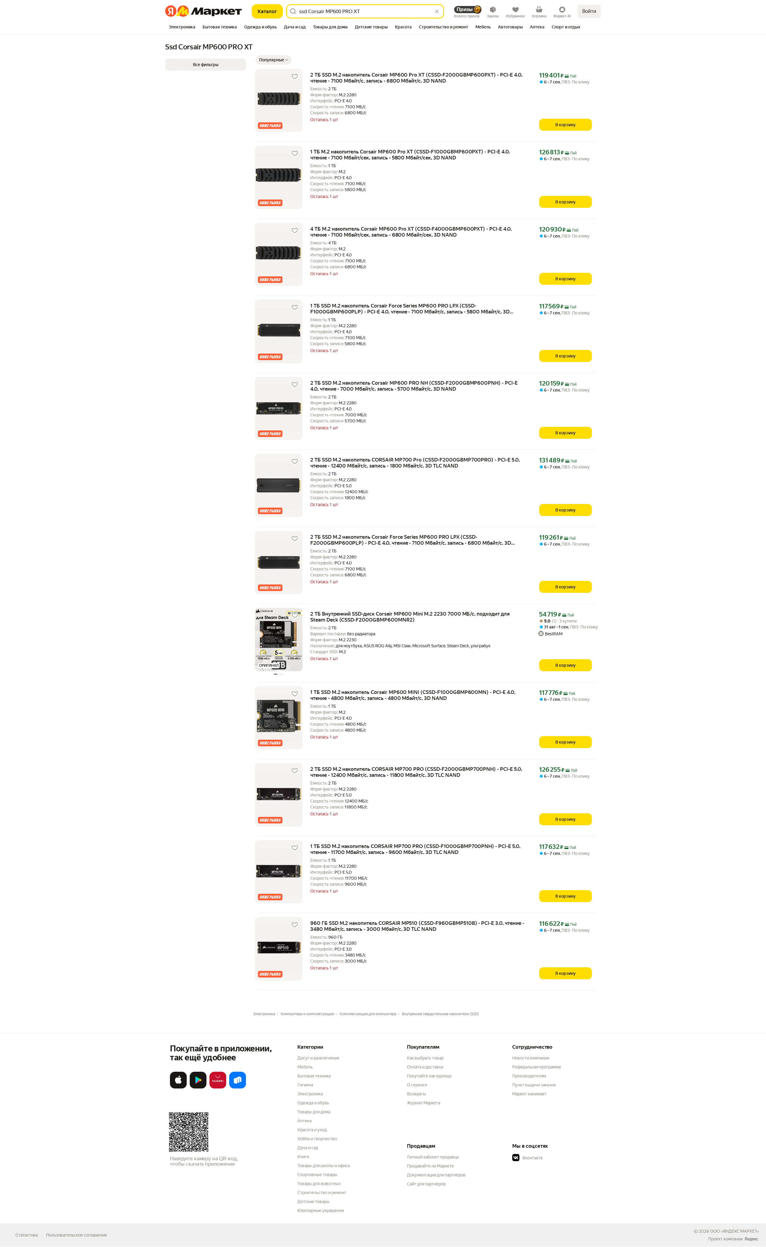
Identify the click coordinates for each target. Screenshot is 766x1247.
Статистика (27, 1235)
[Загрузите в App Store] (178, 1087)
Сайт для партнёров (426, 1183)
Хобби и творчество (317, 1138)
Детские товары (313, 1201)
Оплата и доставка (425, 1067)
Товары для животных (319, 1183)
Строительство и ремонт (321, 1192)
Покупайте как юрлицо (429, 1076)
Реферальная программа (536, 1067)
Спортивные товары (317, 1174)
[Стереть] (436, 11)
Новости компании (530, 1058)
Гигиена (305, 1084)
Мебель (305, 1067)
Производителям (529, 1076)
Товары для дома (313, 1111)
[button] (273, 60)
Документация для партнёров (436, 1175)
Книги (303, 1156)
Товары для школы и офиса (323, 1165)
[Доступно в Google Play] (198, 1087)
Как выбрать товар (425, 1058)
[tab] (182, 27)
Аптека (304, 1120)
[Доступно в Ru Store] (237, 1087)
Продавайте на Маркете (430, 1166)
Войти (589, 11)
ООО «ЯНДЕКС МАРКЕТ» (734, 1231)
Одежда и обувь (313, 1102)
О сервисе (417, 1084)
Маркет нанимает (529, 1093)
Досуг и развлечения (318, 1058)
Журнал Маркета (423, 1102)
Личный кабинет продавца (433, 1157)
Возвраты (416, 1093)
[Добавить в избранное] (295, 76)
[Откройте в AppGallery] (217, 1087)
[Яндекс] (751, 1239)
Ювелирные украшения (320, 1210)
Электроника (310, 1093)
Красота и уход (312, 1129)
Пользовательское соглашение (76, 1235)
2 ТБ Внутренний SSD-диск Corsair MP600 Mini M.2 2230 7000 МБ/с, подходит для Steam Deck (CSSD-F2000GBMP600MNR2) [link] (410, 617)
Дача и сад (307, 1147)
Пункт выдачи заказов (534, 1084)
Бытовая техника (314, 1076)
